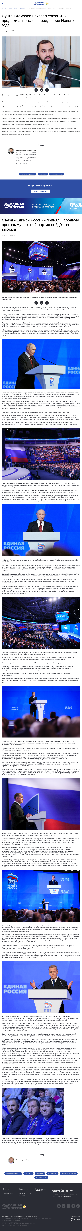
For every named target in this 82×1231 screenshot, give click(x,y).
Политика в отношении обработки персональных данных (18, 1223)
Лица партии (24, 1189)
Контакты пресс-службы (25, 1194)
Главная (4, 8)
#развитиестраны (41, 1177)
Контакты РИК (8, 1194)
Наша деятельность (13, 8)
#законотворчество (56, 174)
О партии (6, 1189)
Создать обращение (40, 191)
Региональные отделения (40, 1190)
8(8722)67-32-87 (62, 1191)
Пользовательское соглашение (11, 1220)
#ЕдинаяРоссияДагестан (28, 174)
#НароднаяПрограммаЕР (69, 1173)
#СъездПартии (52, 1173)
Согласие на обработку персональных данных (15, 1225)
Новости (22, 8)
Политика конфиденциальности (11, 1222)
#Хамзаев (43, 174)
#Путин (28, 1173)
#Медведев (40, 1173)
